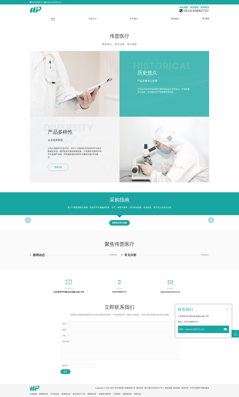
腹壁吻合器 (43, 394)
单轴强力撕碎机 (105, 394)
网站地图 (168, 388)
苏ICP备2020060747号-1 (154, 388)
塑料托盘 (137, 394)
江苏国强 (116, 394)
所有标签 (176, 388)
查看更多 (58, 167)
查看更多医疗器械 (119, 223)
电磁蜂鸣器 (127, 394)
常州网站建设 (204, 388)
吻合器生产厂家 (79, 394)
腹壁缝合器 (92, 394)
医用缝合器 (66, 394)
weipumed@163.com (53, 2)
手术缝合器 (54, 394)
